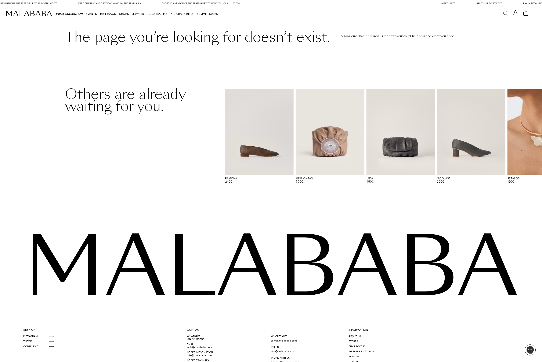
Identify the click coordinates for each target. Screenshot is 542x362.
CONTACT (194, 329)
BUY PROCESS (357, 346)
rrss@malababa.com (283, 351)
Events (91, 13)
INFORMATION (358, 329)
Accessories (157, 13)
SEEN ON (29, 329)
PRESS (275, 346)
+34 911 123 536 (195, 338)
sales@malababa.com (284, 340)
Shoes (124, 13)
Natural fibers (182, 13)
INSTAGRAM (30, 336)
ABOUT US (355, 336)
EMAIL (190, 344)
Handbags (108, 13)
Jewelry (138, 13)
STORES (353, 341)
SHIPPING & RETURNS (361, 351)
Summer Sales (207, 13)
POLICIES (354, 356)
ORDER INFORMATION (200, 352)
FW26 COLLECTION (69, 13)
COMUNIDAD (30, 346)
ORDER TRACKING (198, 360)
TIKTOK (27, 341)
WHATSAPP (193, 336)
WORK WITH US (280, 357)
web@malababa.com (199, 347)
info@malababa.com (199, 355)
